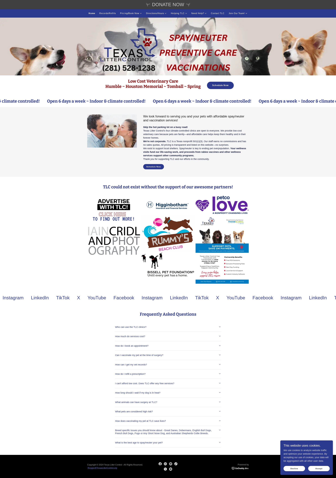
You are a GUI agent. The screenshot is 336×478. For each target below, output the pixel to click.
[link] (23, 298)
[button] (131, 13)
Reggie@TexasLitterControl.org (102, 468)
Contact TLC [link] (217, 13)
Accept (318, 468)
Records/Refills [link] (107, 13)
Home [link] (92, 13)
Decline (294, 468)
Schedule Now (220, 85)
